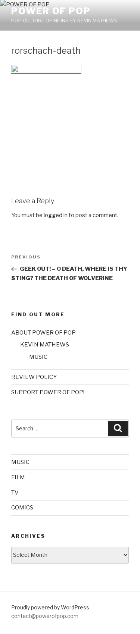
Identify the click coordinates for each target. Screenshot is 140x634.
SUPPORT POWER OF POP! (47, 392)
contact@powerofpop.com (44, 616)
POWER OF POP (51, 11)
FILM (18, 477)
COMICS (22, 507)
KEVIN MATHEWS (44, 344)
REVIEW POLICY (34, 377)
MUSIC (38, 357)
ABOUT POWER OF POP (43, 332)
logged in (56, 215)
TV (15, 492)
